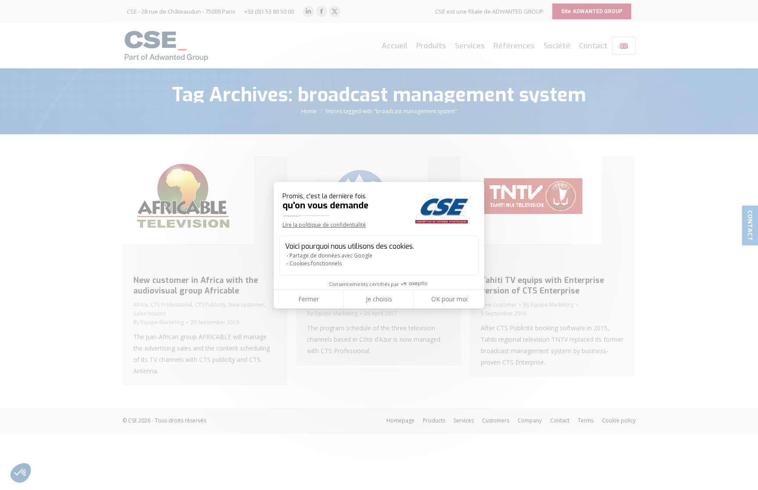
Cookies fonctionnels (316, 263)
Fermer (308, 299)
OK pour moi (449, 299)
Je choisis (379, 299)
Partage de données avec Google (331, 255)
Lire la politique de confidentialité (324, 225)
